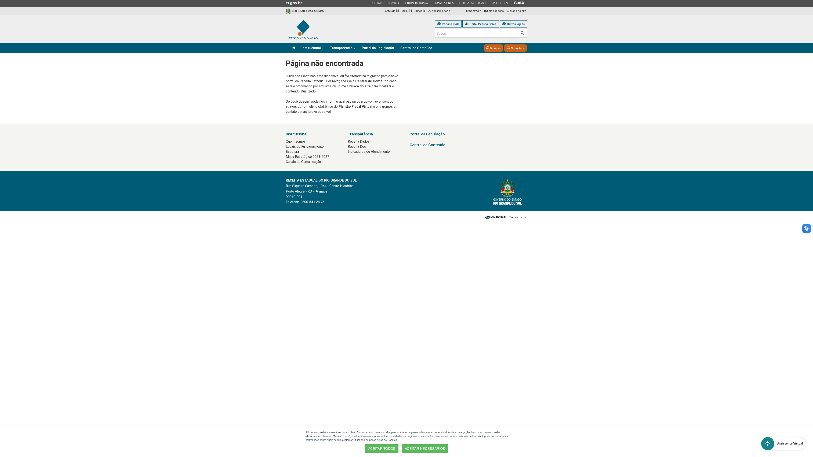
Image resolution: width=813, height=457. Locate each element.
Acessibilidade (440, 10)
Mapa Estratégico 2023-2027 (307, 157)
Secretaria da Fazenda (308, 11)
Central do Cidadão (416, 2)
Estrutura (292, 152)
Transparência (444, 2)
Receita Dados (359, 141)
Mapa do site (517, 10)
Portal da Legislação (378, 48)
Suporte (516, 48)
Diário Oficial (499, 2)
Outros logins (516, 24)
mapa (323, 191)
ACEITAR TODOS (381, 448)
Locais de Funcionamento (305, 147)
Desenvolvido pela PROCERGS (495, 217)
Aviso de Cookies (387, 440)
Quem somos (296, 141)
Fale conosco (495, 10)
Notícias (377, 2)
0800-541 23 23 (312, 202)
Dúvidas (495, 48)
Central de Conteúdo (416, 48)
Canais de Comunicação (303, 162)
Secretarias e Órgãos (472, 2)
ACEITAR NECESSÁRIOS (425, 448)
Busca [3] (420, 10)
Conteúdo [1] (391, 10)
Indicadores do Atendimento (369, 152)
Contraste (475, 10)
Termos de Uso (518, 217)
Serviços (393, 2)
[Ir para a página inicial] (303, 29)
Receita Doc (357, 147)
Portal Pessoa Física (483, 24)
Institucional (312, 48)
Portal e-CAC (450, 24)
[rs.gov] (294, 3)
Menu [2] (407, 10)
